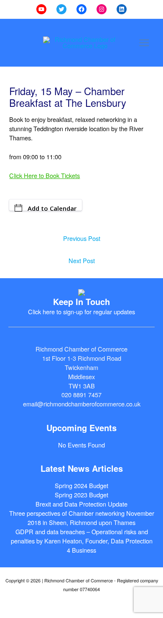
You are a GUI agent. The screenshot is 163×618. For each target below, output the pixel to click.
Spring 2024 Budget (81, 485)
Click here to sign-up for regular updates (81, 311)
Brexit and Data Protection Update (81, 503)
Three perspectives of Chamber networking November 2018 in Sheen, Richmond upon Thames (81, 518)
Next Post (82, 260)
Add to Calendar (52, 207)
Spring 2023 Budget (81, 494)
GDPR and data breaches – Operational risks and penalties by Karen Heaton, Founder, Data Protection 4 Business (82, 540)
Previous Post (81, 238)
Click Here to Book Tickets (44, 175)
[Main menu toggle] (144, 42)
